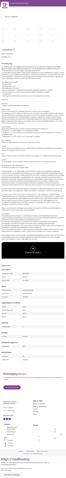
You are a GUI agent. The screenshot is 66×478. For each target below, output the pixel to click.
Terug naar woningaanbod (11, 16)
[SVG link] (5, 6)
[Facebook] (4, 419)
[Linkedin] (7, 419)
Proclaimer (20, 451)
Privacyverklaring (30, 451)
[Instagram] (10, 419)
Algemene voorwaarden (42, 451)
